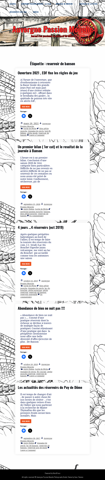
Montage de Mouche (64, 3)
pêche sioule (32, 133)
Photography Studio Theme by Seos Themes (68, 477)
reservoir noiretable (28, 294)
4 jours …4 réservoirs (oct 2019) (41, 227)
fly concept (41, 371)
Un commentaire (36, 216)
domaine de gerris (36, 131)
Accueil (13, 3)
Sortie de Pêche (29, 128)
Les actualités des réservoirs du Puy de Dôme (50, 387)
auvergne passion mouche (31, 211)
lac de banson (32, 445)
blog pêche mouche (28, 213)
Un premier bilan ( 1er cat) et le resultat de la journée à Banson (50, 148)
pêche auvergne (35, 290)
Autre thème (28, 209)
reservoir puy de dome (37, 447)
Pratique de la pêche (88, 3)
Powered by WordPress (52, 473)
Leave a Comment (36, 135)
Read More (26, 107)
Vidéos (36, 12)
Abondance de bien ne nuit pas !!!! (41, 308)
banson (47, 211)
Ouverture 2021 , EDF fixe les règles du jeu (48, 72)
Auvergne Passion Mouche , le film (36, 3)
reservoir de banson (37, 292)
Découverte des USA (18, 12)
